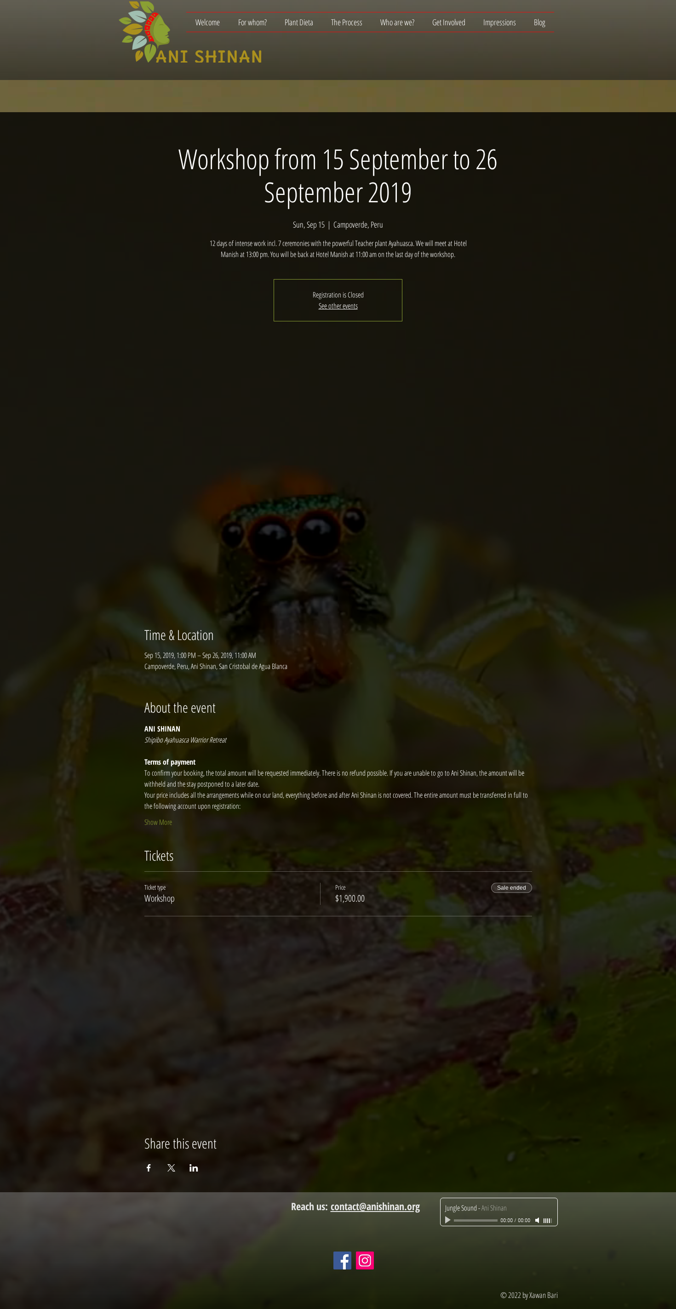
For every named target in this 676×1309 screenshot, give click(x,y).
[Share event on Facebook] (148, 1168)
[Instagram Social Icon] (365, 1260)
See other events (338, 306)
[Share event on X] (171, 1168)
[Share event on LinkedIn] (193, 1168)
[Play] (449, 1220)
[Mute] (538, 1220)
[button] (252, 22)
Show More (158, 822)
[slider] (548, 1220)
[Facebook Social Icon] (342, 1260)
